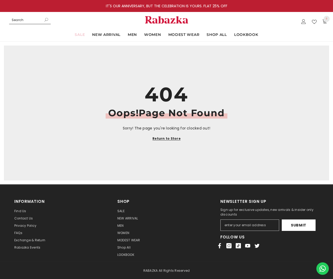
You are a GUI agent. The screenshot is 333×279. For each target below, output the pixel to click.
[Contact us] (322, 268)
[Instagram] (229, 245)
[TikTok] (238, 245)
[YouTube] (247, 245)
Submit (298, 225)
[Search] (30, 20)
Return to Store (166, 138)
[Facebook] (219, 245)
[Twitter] (257, 245)
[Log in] (303, 22)
